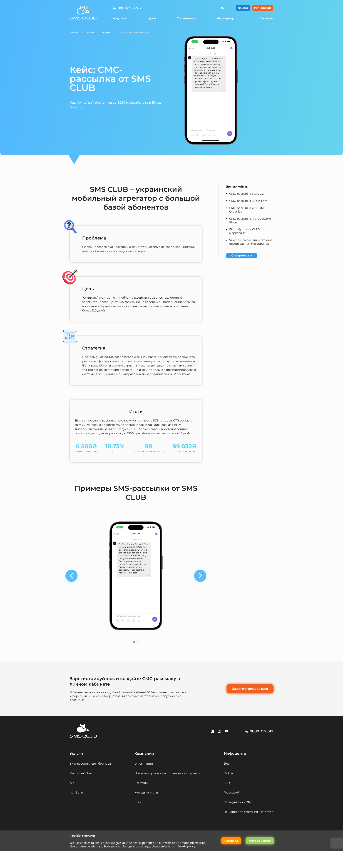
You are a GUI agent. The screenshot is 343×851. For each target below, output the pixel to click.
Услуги (118, 18)
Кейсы (228, 773)
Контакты (266, 18)
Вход (245, 7)
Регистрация (263, 7)
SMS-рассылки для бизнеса (90, 763)
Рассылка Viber (81, 773)
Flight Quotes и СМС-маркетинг (244, 231)
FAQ (227, 783)
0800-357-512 (130, 8)
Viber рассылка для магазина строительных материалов (250, 241)
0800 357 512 (261, 731)
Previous (71, 576)
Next (200, 576)
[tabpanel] (136, 576)
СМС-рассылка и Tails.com (248, 201)
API (72, 783)
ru (223, 7)
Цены (151, 18)
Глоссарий (231, 792)
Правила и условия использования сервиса (167, 773)
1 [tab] (135, 643)
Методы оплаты (146, 792)
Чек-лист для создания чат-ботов (248, 811)
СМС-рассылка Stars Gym (247, 193)
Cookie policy (186, 846)
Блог (227, 763)
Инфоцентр (225, 18)
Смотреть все (241, 255)
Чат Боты (76, 792)
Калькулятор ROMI (238, 802)
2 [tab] (138, 643)
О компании (186, 18)
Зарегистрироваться (250, 689)
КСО (138, 802)
